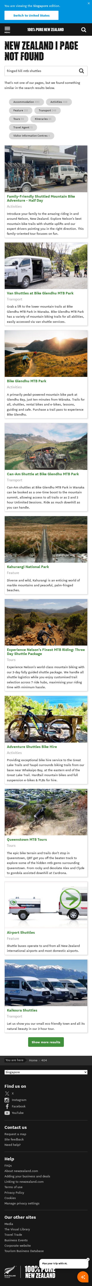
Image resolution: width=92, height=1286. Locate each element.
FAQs (8, 1166)
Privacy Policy (14, 1193)
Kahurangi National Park (28, 566)
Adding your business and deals (27, 1176)
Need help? (12, 1145)
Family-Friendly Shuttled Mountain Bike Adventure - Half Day (41, 198)
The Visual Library (17, 1229)
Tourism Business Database (24, 1251)
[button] (7, 30)
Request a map (15, 1134)
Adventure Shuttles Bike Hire (32, 746)
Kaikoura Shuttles (22, 1010)
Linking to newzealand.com (24, 1182)
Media (8, 1224)
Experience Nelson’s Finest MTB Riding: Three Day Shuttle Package (46, 651)
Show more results (46, 1042)
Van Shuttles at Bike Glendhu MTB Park (40, 293)
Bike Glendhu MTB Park (26, 381)
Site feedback (14, 1139)
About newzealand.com (21, 1171)
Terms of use (13, 1187)
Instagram (18, 1100)
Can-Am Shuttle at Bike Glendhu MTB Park (43, 474)
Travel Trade (13, 1235)
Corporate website (17, 1246)
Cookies (10, 1198)
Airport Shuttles (21, 932)
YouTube (17, 1113)
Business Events (16, 1240)
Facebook (18, 1106)
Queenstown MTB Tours (27, 839)
